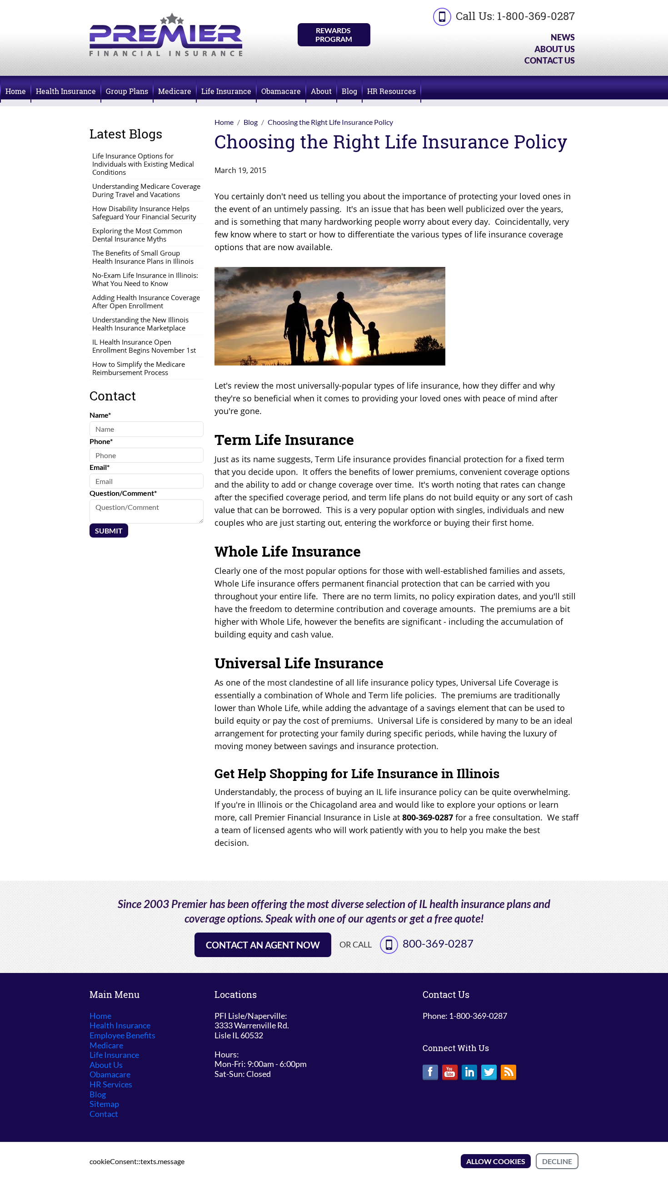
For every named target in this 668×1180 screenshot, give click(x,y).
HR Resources (391, 91)
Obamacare (281, 91)
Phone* (101, 441)
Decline (557, 1161)
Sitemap (104, 1104)
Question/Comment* (123, 493)
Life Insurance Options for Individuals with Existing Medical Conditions (143, 164)
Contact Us (549, 60)
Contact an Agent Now (263, 944)
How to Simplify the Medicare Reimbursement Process (138, 368)
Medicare (174, 91)
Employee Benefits (122, 1035)
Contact (104, 1114)
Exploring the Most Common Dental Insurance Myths (137, 234)
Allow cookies (495, 1161)
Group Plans (127, 91)
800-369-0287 (438, 943)
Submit (109, 530)
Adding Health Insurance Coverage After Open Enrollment (146, 301)
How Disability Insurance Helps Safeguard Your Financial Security (144, 212)
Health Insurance (66, 91)
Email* (100, 467)
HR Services (111, 1084)
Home (15, 91)
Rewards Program (333, 34)
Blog (349, 91)
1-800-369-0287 (536, 16)
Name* (100, 414)
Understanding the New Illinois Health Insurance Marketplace (140, 323)
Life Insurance (226, 91)
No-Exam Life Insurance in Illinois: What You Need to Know (145, 279)
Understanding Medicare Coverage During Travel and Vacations (146, 190)
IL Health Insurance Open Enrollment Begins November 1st (144, 346)
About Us (554, 49)
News (563, 37)
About (321, 91)
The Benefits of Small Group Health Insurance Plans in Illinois (143, 257)
